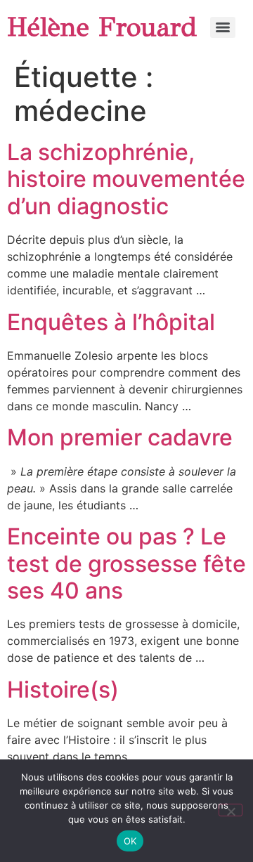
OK (130, 841)
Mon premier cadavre (120, 437)
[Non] (230, 810)
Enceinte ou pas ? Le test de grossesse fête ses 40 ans (126, 563)
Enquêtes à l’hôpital (111, 322)
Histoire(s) (63, 689)
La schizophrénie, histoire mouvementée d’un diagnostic (126, 179)
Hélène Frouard (102, 27)
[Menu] (222, 27)
